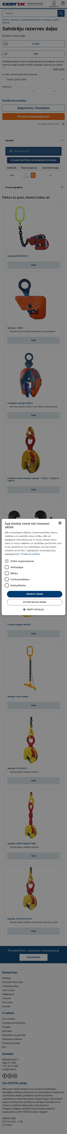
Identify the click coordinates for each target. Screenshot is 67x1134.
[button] (33, 609)
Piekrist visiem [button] (34, 594)
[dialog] (33, 567)
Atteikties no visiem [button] (34, 602)
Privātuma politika (30, 554)
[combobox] (59, 522)
